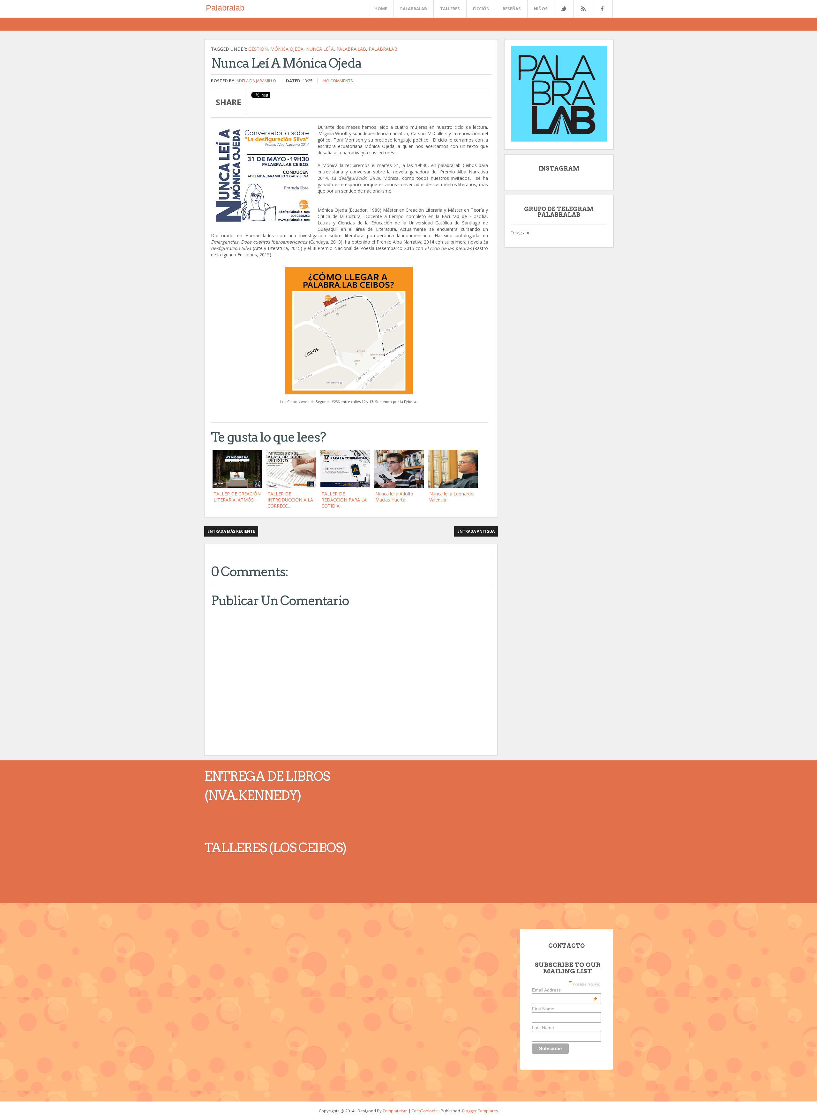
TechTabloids (425, 1111)
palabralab (383, 49)
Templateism (395, 1111)
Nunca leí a (320, 49)
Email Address (564, 989)
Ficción (481, 8)
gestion (258, 49)
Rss (583, 8)
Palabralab (225, 7)
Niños (541, 8)
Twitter (563, 8)
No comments (338, 81)
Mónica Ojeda (287, 49)
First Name (543, 1008)
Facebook (601, 8)
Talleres (450, 8)
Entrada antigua (476, 531)
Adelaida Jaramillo (256, 81)
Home (380, 8)
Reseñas (512, 8)
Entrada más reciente (231, 531)
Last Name (543, 1027)
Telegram (520, 232)
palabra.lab (351, 49)
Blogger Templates (480, 1111)
